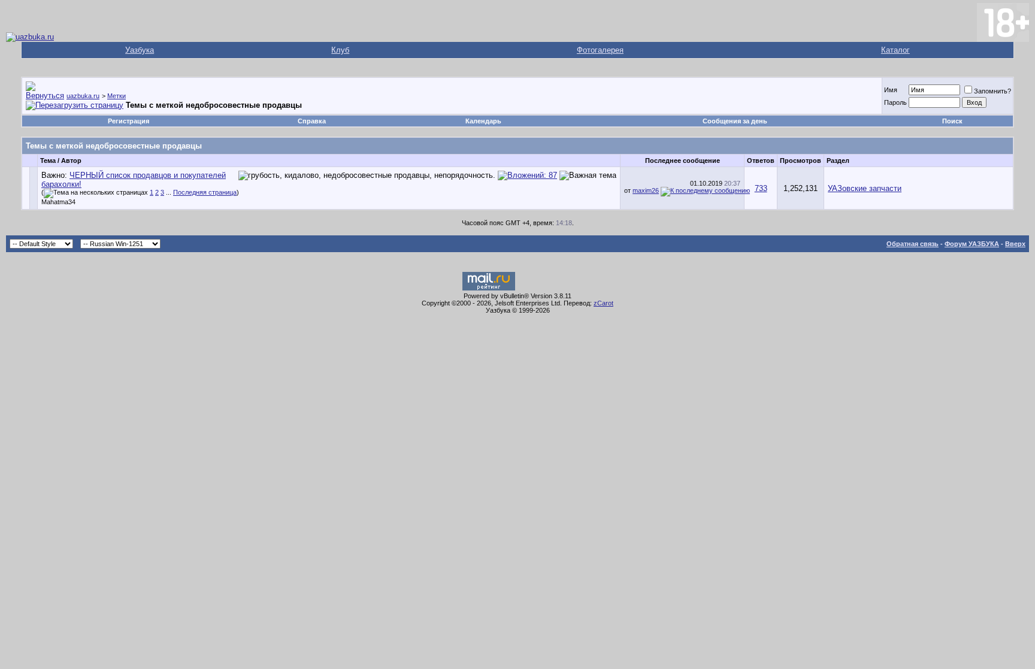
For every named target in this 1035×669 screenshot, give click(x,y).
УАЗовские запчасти (864, 188)
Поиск (952, 121)
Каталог (895, 50)
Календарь (483, 121)
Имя (890, 89)
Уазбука (139, 50)
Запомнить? (992, 91)
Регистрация (128, 121)
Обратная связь (912, 243)
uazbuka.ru (82, 95)
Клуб (340, 50)
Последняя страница (205, 192)
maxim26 (645, 190)
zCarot (603, 303)
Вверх (1015, 243)
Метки (116, 95)
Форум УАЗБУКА (972, 243)
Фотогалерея (600, 50)
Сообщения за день (735, 121)
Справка (312, 121)
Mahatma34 (58, 201)
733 (761, 188)
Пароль (895, 102)
